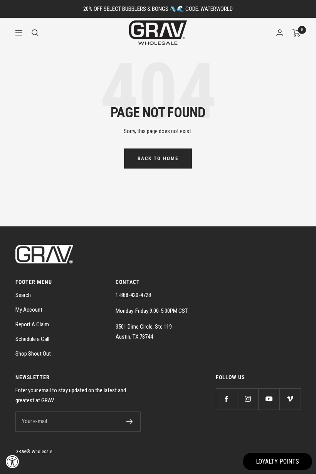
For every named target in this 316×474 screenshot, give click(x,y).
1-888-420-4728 (133, 295)
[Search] (35, 32)
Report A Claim (32, 324)
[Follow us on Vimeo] (290, 399)
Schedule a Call (32, 339)
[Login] (279, 32)
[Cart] (296, 33)
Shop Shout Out (33, 353)
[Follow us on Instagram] (247, 399)
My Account (28, 309)
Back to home (158, 158)
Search (23, 295)
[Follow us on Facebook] (226, 399)
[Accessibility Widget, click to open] (12, 461)
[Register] (129, 421)
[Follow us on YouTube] (268, 399)
